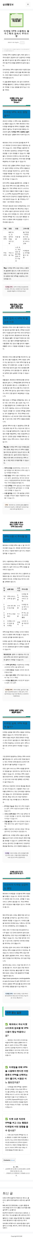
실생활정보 (8, 4)
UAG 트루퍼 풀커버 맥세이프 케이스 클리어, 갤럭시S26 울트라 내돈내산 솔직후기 (16, 1200)
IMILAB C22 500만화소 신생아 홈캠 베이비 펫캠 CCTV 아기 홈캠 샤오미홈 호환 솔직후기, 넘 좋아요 (16, 1208)
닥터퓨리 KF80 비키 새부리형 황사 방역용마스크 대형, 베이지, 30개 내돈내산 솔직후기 (16, 1226)
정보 (17, 1166)
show (12, 1160)
